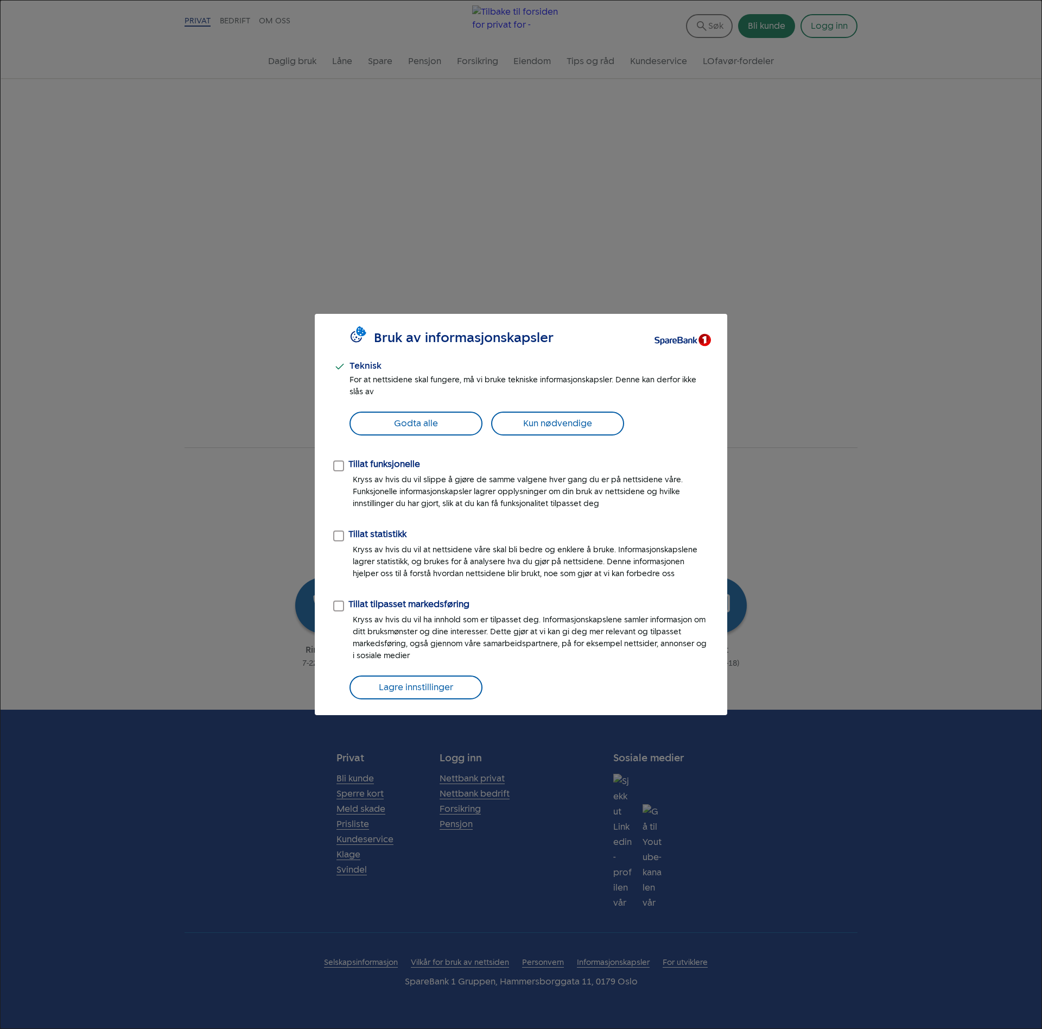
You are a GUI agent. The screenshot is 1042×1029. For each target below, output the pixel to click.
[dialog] (521, 514)
